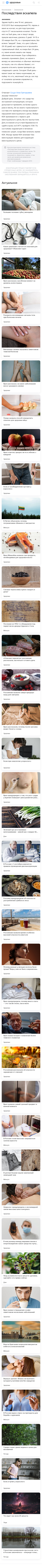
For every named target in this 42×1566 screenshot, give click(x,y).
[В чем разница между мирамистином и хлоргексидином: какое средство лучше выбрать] (21, 1234)
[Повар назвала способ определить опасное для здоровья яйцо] (21, 411)
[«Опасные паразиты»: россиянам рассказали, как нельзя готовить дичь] (21, 651)
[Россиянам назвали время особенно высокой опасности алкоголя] (21, 925)
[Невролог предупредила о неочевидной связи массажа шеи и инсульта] (21, 1200)
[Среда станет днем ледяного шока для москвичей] (21, 1440)
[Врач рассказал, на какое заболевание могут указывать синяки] (21, 376)
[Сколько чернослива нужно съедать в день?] (21, 582)
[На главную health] (15, 2)
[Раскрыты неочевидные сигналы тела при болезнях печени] (21, 308)
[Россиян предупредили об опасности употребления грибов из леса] (21, 891)
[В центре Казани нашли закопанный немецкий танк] (21, 1165)
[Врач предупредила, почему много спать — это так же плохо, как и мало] (21, 994)
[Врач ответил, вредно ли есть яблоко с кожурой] (21, 445)
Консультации (6, 9)
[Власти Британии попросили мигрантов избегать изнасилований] (21, 1337)
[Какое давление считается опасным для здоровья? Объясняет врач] (21, 239)
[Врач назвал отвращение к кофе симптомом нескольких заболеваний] (21, 1303)
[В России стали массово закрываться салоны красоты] (21, 1131)
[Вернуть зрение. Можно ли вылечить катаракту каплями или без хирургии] (21, 1371)
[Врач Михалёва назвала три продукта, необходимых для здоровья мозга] (21, 548)
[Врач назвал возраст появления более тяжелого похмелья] (21, 1028)
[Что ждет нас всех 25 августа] (21, 1509)
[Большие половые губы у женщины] (21, 205)
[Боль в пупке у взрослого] (21, 1474)
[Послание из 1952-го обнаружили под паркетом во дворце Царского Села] (21, 617)
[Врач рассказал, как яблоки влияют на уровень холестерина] (21, 274)
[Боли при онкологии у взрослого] (21, 754)
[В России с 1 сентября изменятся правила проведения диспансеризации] (21, 857)
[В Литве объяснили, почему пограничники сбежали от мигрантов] (21, 514)
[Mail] (7, 2)
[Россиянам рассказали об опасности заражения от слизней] (21, 1063)
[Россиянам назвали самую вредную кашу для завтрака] (21, 685)
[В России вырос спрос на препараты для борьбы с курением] (21, 1406)
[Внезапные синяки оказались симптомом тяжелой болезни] (21, 342)
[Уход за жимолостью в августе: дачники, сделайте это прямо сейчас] (21, 1268)
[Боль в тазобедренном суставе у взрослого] (21, 479)
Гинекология (18, 9)
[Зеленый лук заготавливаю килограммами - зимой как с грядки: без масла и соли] (21, 822)
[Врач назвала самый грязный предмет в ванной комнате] (21, 1097)
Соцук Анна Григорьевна (21, 93)
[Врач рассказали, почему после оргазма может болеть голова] (21, 720)
